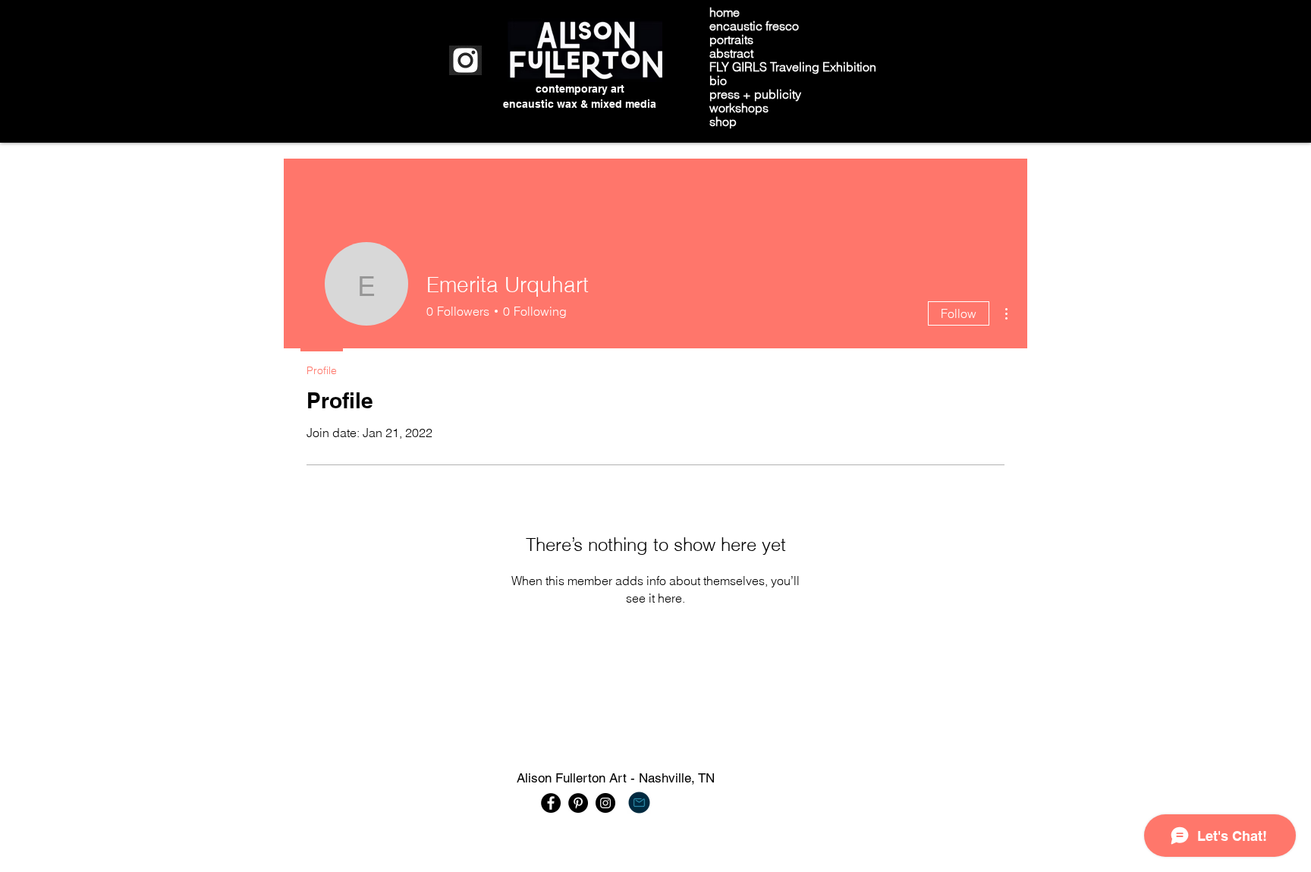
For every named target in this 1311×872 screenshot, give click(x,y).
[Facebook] (551, 803)
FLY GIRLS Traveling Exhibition (792, 67)
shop (723, 121)
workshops (739, 108)
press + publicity (755, 94)
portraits (731, 39)
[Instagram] (605, 803)
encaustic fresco (754, 26)
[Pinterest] (578, 803)
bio (718, 80)
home (724, 12)
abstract (731, 53)
